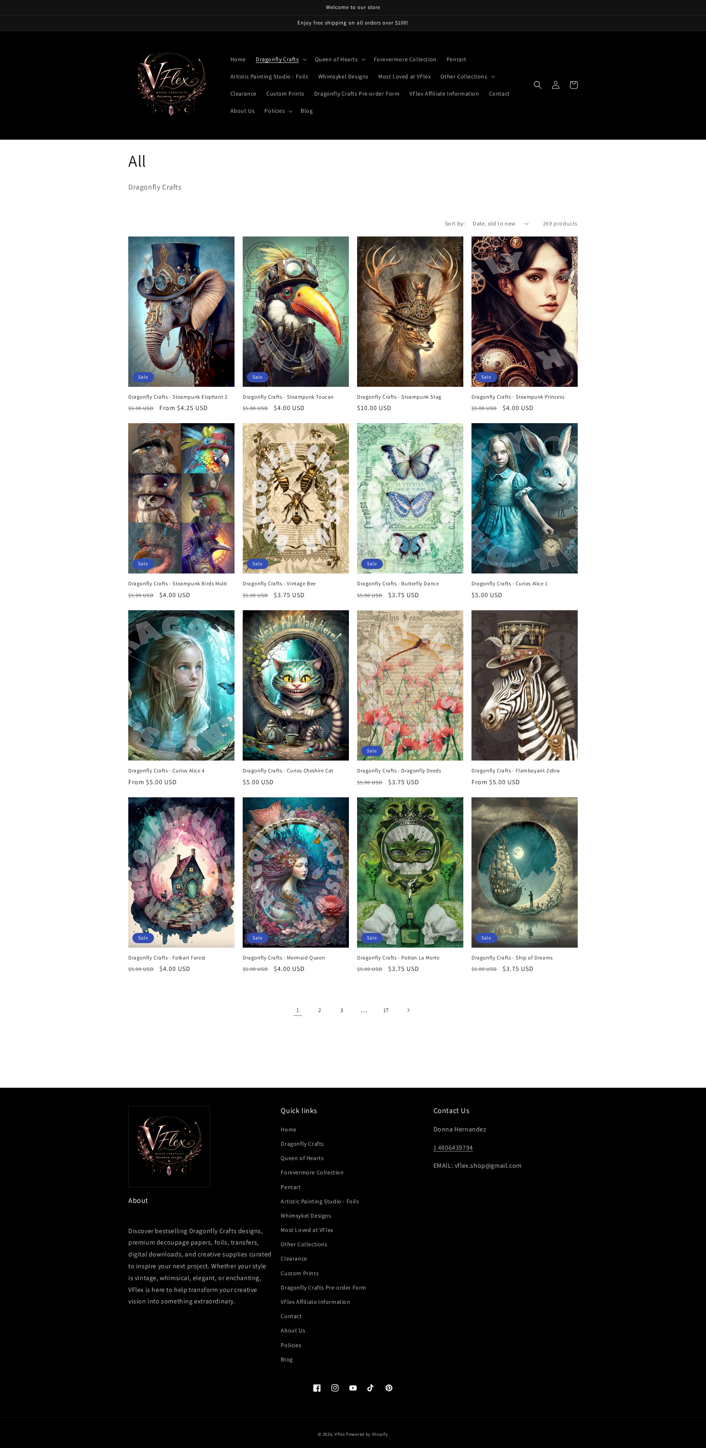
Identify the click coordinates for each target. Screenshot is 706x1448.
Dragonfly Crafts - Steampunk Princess (517, 397)
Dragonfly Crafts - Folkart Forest (167, 958)
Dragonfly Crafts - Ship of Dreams (512, 958)
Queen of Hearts (302, 1158)
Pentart (291, 1187)
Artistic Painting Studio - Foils (320, 1201)
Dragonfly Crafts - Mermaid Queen (284, 958)
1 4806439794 (453, 1147)
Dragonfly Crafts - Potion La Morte (398, 958)
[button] (280, 59)
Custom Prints (300, 1273)
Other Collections (304, 1244)
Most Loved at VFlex (307, 1230)
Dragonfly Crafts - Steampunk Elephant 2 (177, 397)
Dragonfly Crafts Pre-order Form (323, 1287)
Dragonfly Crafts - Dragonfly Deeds (399, 771)
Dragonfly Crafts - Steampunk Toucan (288, 397)
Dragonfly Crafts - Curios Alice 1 (509, 583)
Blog (287, 1359)
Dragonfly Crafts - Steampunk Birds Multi (177, 583)
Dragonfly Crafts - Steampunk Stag (399, 397)
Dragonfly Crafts (302, 1143)
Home (288, 1129)
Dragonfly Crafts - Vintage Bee (279, 583)
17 (386, 1010)
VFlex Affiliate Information (315, 1301)
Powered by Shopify (367, 1434)
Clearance (294, 1258)
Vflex (340, 1434)
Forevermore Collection (312, 1172)
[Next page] (408, 1010)
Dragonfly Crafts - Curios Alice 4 (166, 771)
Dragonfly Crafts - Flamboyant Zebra (515, 771)
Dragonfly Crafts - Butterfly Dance (398, 583)
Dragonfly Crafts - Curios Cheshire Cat (288, 771)
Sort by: (455, 223)
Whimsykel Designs (306, 1215)
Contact (291, 1316)
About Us (293, 1330)
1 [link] (297, 1010)
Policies (291, 1345)
